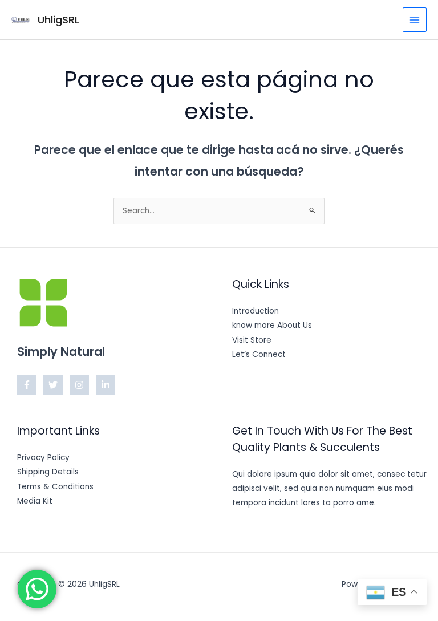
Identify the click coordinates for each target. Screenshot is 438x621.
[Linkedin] (105, 385)
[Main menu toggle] (415, 19)
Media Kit (34, 501)
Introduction (255, 311)
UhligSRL (58, 20)
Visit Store (251, 340)
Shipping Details (48, 471)
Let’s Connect (259, 354)
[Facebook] (26, 385)
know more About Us (272, 325)
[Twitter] (53, 385)
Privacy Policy (43, 457)
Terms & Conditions (55, 486)
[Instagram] (79, 385)
